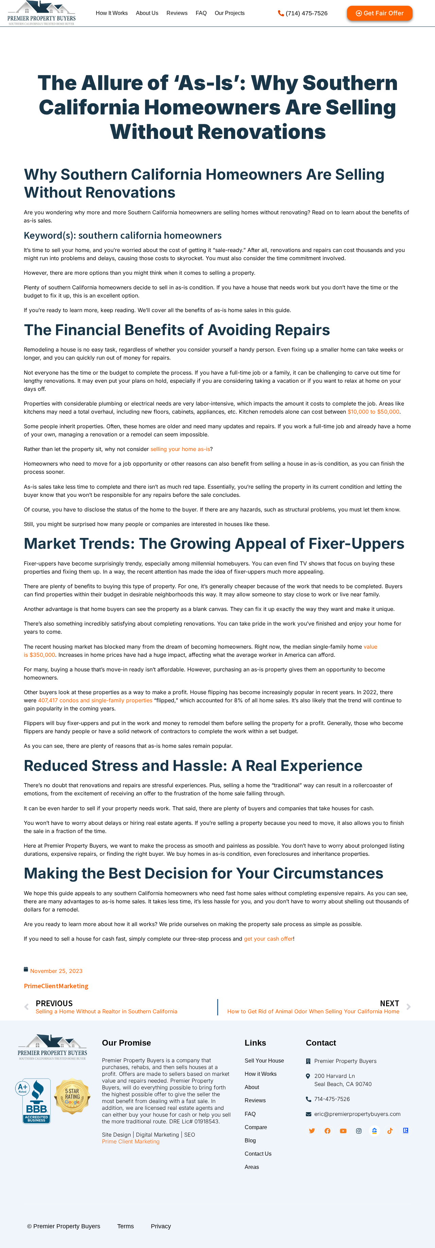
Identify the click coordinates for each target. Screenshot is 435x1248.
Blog (250, 1140)
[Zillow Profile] (374, 1131)
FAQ (201, 13)
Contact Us (258, 1154)
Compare (256, 1127)
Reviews (177, 13)
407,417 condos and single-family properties (95, 700)
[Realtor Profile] (406, 1131)
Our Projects (230, 13)
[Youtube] (343, 1131)
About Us (147, 13)
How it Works (261, 1074)
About (252, 1087)
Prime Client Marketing (131, 1141)
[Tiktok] (390, 1131)
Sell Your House (264, 1061)
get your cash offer (268, 938)
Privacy (161, 1226)
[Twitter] (312, 1131)
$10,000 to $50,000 (373, 411)
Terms (125, 1226)
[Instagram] (359, 1131)
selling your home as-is (180, 449)
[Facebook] (327, 1131)
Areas (252, 1167)
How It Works (112, 13)
